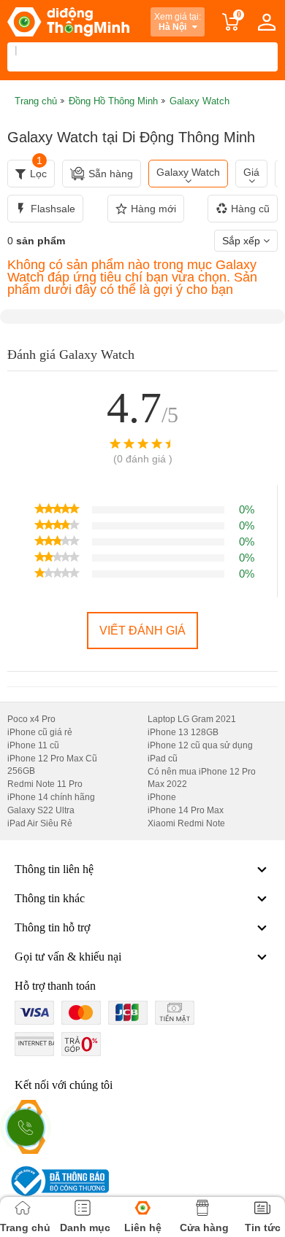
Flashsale (53, 208)
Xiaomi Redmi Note (186, 823)
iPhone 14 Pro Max (186, 810)
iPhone (162, 797)
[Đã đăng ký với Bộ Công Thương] (58, 1181)
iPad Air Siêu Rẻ (39, 823)
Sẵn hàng (110, 173)
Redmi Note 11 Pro (45, 784)
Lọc (38, 169)
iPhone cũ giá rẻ (39, 732)
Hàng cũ (250, 208)
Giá (251, 172)
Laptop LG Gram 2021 (192, 719)
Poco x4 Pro (31, 719)
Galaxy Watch (188, 172)
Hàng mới (153, 208)
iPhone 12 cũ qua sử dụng (200, 745)
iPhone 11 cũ (33, 745)
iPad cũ (163, 758)
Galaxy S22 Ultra (41, 810)
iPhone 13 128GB (183, 732)
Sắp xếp (242, 241)
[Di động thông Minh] (68, 21)
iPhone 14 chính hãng (51, 797)
